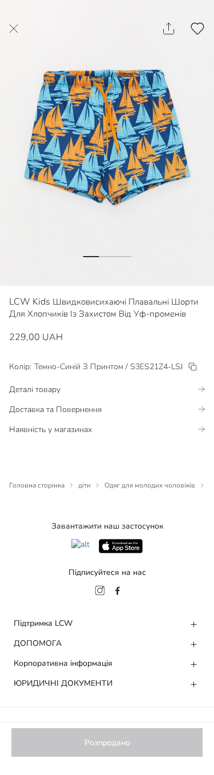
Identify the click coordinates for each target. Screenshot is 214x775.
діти (84, 485)
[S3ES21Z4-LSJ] (192, 366)
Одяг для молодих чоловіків (149, 485)
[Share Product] (168, 28)
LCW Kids (29, 301)
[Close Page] (13, 28)
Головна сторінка (36, 485)
